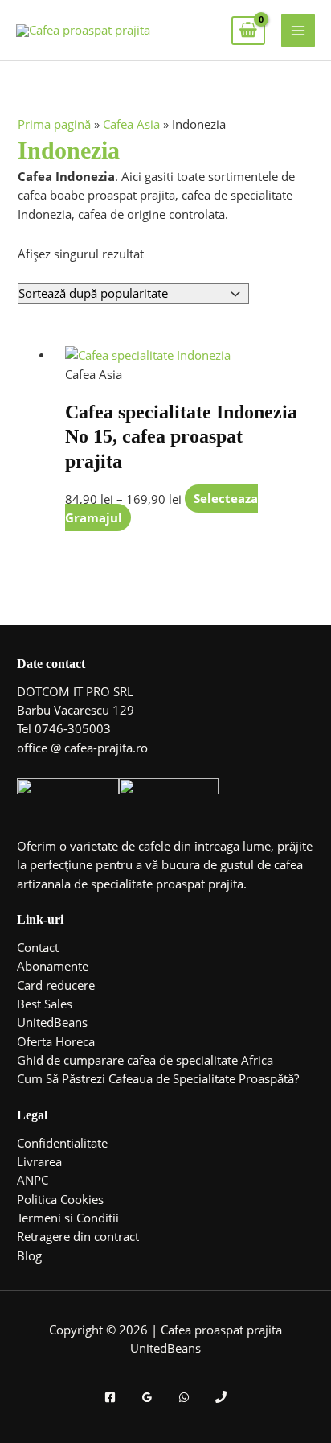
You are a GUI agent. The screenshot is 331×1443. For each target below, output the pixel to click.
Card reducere (56, 985)
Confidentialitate (62, 1143)
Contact (38, 947)
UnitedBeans (52, 1022)
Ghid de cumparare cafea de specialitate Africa (145, 1060)
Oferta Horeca (56, 1041)
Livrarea (39, 1161)
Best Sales (44, 1004)
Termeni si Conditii (68, 1218)
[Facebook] (110, 1397)
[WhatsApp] (184, 1397)
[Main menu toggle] (298, 30)
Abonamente (52, 966)
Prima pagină (54, 124)
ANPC (32, 1180)
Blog (29, 1255)
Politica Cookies (60, 1199)
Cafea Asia (131, 124)
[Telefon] (221, 1397)
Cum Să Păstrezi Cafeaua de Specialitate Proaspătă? (158, 1078)
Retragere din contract (78, 1236)
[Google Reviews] (147, 1397)
